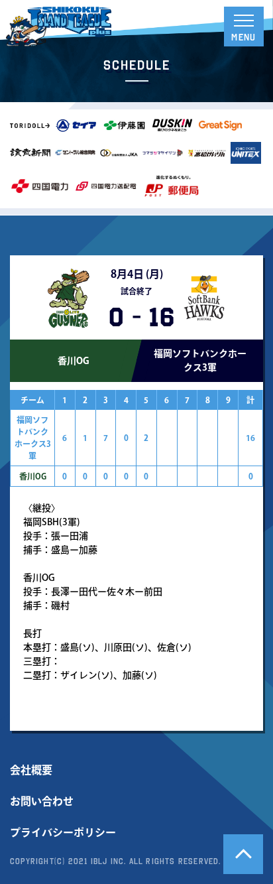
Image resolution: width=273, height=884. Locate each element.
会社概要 (31, 770)
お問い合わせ (42, 801)
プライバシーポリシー (63, 832)
